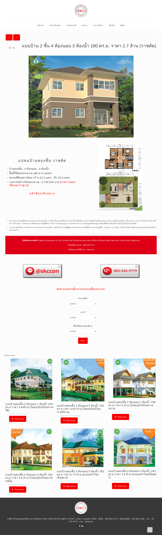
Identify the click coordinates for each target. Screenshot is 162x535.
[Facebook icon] (80, 526)
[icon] (82, 526)
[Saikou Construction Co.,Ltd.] (81, 10)
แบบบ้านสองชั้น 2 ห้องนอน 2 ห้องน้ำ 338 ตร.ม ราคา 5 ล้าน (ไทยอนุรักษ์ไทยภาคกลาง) (132, 405)
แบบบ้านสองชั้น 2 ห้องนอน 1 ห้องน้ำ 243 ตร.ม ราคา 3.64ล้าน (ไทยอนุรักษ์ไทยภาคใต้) (29, 407)
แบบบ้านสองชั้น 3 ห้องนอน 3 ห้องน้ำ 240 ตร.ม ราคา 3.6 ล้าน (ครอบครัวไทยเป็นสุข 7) (132, 474)
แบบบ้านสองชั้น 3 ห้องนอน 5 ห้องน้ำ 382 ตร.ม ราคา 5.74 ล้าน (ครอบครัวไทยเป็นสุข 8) (80, 474)
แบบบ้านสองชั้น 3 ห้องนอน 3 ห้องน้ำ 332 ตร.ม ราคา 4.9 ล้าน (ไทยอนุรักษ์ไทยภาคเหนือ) (29, 477)
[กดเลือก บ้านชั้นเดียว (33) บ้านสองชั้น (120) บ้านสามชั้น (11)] (83, 303)
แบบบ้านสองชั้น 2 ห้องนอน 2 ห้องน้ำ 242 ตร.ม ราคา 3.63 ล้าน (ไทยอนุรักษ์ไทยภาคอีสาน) (80, 408)
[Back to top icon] (150, 529)
